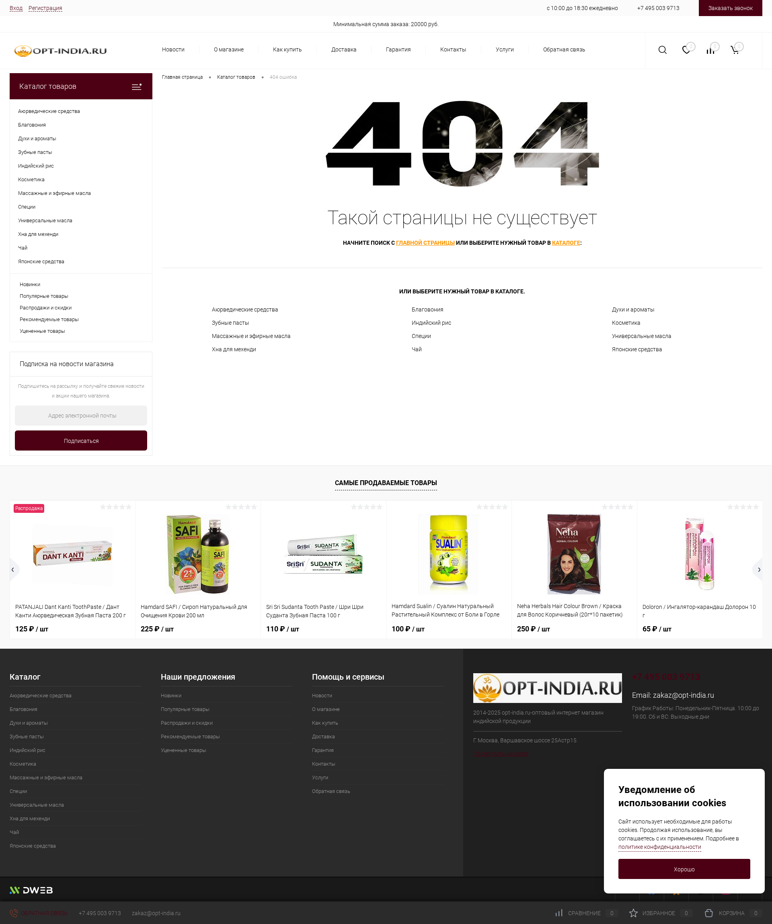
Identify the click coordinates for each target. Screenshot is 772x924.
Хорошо (684, 869)
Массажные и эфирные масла (251, 336)
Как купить (287, 49)
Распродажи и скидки (46, 308)
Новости (173, 49)
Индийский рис (431, 323)
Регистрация (45, 8)
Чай (417, 349)
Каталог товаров (47, 86)
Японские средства (637, 349)
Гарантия (398, 49)
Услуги (505, 49)
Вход (16, 8)
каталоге (566, 243)
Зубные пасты (230, 323)
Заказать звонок (730, 8)
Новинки (30, 284)
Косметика (626, 323)
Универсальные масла (641, 336)
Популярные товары (44, 296)
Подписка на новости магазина (67, 364)
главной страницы (425, 243)
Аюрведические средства (245, 309)
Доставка (344, 49)
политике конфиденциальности (659, 847)
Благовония (427, 309)
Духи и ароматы (633, 309)
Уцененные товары (42, 331)
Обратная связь (564, 49)
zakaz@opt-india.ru (683, 695)
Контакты (453, 49)
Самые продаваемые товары (386, 483)
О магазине (229, 49)
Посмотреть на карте (500, 753)
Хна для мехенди (234, 349)
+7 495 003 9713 (658, 8)
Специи (421, 336)
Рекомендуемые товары (49, 319)
